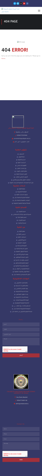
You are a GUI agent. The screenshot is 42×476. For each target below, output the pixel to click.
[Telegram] (18, 3)
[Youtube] (24, 3)
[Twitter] (14, 3)
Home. (3, 59)
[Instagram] (21, 3)
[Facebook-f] (27, 3)
